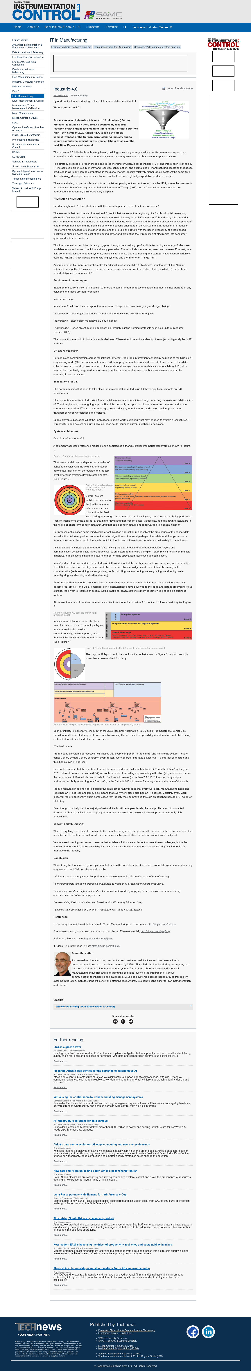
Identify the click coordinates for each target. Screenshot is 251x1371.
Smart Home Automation (25, 166)
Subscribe (93, 27)
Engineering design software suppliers (71, 47)
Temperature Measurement (26, 178)
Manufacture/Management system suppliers (157, 47)
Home (17, 27)
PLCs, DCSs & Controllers (26, 135)
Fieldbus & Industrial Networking (23, 71)
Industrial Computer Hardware (28, 81)
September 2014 (60, 95)
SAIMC (16, 152)
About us (33, 27)
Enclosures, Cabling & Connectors (24, 63)
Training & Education (23, 183)
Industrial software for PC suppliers (112, 47)
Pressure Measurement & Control (26, 146)
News (15, 122)
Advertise (111, 27)
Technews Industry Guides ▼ (152, 27)
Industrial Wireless (22, 86)
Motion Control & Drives (25, 117)
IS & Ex (16, 91)
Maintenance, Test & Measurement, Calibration (26, 107)
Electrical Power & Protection (28, 57)
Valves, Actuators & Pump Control (26, 189)
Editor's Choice (20, 40)
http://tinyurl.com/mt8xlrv (162, 924)
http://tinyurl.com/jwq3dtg (155, 931)
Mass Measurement (22, 113)
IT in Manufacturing (22, 96)
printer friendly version (179, 88)
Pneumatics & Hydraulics (25, 139)
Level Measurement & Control (28, 100)
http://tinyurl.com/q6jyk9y (98, 938)
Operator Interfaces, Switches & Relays (28, 128)
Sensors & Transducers (24, 161)
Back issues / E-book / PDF (62, 27)
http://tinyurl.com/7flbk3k (106, 945)
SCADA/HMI (19, 156)
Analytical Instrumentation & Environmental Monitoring (27, 46)
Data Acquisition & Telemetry (27, 52)
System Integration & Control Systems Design (27, 172)
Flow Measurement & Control (27, 77)
